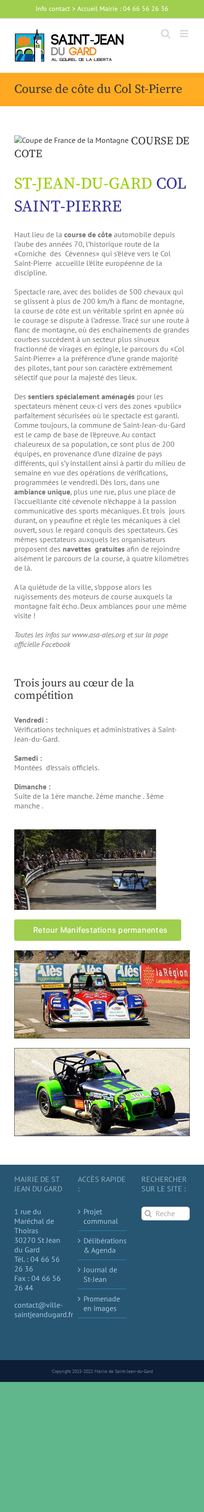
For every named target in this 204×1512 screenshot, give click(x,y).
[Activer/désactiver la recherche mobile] (165, 34)
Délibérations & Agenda (102, 1245)
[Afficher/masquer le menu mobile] (185, 34)
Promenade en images (101, 1303)
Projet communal (100, 1216)
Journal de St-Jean (100, 1274)
